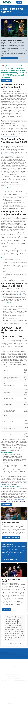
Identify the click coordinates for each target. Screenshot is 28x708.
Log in (19, 2)
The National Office (14, 699)
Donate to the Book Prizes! (9, 58)
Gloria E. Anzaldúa (5, 152)
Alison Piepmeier (13, 233)
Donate (14, 692)
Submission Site (6, 80)
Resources (14, 691)
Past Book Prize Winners (10, 559)
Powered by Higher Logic (14, 706)
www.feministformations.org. (10, 136)
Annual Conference (14, 686)
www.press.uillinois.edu (18, 499)
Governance (14, 698)
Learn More (7, 609)
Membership (14, 687)
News (14, 693)
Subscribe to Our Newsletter (14, 684)
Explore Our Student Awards (11, 537)
